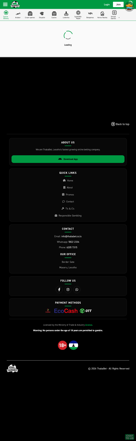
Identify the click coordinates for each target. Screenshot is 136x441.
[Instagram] (68, 289)
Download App (71, 159)
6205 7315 (72, 247)
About (70, 187)
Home (70, 180)
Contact (70, 201)
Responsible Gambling (70, 215)
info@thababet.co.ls (71, 236)
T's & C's (70, 208)
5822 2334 (74, 241)
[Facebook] (59, 289)
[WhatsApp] (76, 289)
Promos (70, 194)
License (88, 324)
